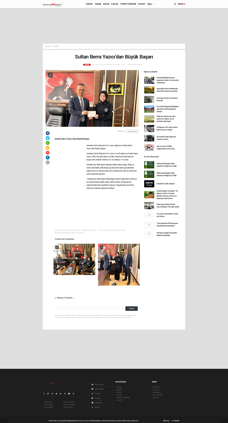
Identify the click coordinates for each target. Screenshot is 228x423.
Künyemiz (98, 403)
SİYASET (141, 4)
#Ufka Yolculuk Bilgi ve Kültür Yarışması (69, 233)
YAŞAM (98, 4)
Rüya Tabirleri (157, 395)
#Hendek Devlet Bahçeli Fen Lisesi (67, 230)
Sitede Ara (156, 387)
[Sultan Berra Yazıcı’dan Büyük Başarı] (92, 98)
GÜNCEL (89, 4)
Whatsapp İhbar (69, 404)
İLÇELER (114, 4)
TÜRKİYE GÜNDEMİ (128, 4)
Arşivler (98, 398)
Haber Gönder (69, 407)
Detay (167, 421)
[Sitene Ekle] (74, 394)
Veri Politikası (49, 407)
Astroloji (156, 398)
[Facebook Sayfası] (45, 394)
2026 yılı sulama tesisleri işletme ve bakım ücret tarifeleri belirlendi (166, 118)
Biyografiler (157, 392)
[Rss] (65, 394)
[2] (119, 264)
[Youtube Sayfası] (57, 394)
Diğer (149, 4)
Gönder (131, 308)
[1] (74, 259)
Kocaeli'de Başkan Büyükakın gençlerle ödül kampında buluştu (168, 109)
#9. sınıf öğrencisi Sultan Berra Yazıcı (111, 230)
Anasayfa (48, 46)
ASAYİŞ (106, 4)
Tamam (176, 421)
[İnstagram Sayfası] (53, 394)
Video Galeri (99, 389)
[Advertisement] (195, 44)
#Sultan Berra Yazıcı (88, 230)
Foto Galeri (99, 384)
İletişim (97, 407)
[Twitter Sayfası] (49, 394)
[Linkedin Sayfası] (61, 394)
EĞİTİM (56, 46)
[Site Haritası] (70, 394)
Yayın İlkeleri (48, 404)
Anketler (156, 390)
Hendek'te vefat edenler (166, 184)
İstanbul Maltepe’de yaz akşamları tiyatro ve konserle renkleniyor (168, 80)
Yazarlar (97, 394)
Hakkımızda (48, 402)
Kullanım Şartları (69, 402)
